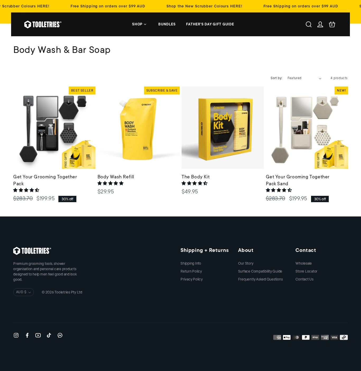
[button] (26, 190)
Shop (137, 24)
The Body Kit (196, 176)
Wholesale (303, 263)
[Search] (308, 24)
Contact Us (304, 279)
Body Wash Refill (116, 176)
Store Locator (306, 271)
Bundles (166, 24)
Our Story (245, 263)
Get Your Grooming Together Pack (45, 180)
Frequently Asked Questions (260, 279)
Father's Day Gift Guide (210, 24)
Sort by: (276, 78)
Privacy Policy (192, 279)
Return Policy (191, 271)
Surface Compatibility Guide (260, 271)
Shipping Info (191, 263)
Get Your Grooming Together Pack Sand (298, 180)
